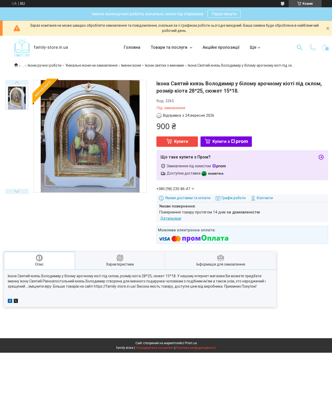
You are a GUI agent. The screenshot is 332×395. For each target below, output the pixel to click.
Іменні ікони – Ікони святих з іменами (152, 65)
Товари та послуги (169, 47)
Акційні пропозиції (221, 47)
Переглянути (224, 13)
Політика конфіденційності (196, 348)
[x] (16, 302)
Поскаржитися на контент (155, 348)
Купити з (221, 141)
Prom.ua (191, 343)
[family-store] (22, 48)
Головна (132, 47)
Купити (181, 141)
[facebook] (10, 302)
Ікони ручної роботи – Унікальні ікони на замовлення (72, 65)
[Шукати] (299, 47)
